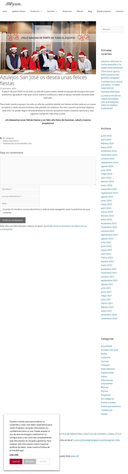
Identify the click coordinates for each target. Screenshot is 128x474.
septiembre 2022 (109, 234)
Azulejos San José (109, 349)
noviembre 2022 (109, 227)
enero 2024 (106, 185)
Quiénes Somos (18, 11)
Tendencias (106, 410)
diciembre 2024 (109, 151)
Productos (34, 11)
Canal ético (114, 433)
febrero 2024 (107, 181)
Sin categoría (8, 138)
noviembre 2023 (109, 189)
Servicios (51, 11)
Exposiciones (107, 372)
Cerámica (105, 357)
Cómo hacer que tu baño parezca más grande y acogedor (110, 74)
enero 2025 (106, 147)
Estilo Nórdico (108, 368)
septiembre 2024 (109, 162)
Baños (104, 353)
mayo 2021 (106, 295)
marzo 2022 (107, 257)
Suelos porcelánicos (111, 406)
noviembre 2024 (109, 154)
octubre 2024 (107, 158)
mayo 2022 (106, 249)
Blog (90, 11)
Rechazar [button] (29, 461)
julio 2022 (106, 242)
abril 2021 (106, 299)
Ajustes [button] (43, 461)
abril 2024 (106, 177)
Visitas (104, 413)
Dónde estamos (104, 11)
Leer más (14, 454)
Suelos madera (108, 402)
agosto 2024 (107, 166)
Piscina (104, 391)
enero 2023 (106, 219)
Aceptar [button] (16, 461)
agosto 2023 (107, 196)
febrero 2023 (107, 215)
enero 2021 (106, 310)
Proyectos (106, 394)
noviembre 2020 (109, 318)
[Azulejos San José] (12, 3)
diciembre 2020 (109, 314)
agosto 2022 (107, 238)
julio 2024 (106, 170)
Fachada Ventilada (110, 91)
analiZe (74, 456)
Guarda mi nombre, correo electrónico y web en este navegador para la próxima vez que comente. (46, 211)
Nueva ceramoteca (10, 141)
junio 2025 (106, 135)
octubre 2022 (107, 231)
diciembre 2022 (109, 223)
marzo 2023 (107, 211)
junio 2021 (106, 291)
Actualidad (106, 346)
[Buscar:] (112, 29)
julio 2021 (106, 288)
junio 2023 (106, 200)
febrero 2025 (107, 143)
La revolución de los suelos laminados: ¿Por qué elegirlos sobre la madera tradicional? (111, 102)
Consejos (105, 365)
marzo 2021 (107, 303)
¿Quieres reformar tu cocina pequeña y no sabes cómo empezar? (112, 64)
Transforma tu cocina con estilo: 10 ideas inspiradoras (111, 84)
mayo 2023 (106, 204)
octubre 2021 (107, 276)
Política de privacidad (69, 433)
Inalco (104, 376)
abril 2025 (106, 139)
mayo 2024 (106, 173)
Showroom (67, 11)
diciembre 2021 (109, 269)
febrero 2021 (107, 307)
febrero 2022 (107, 261)
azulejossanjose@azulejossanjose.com (97, 440)
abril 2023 (106, 208)
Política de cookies (95, 433)
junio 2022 (106, 246)
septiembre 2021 (109, 280)
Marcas (80, 11)
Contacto (120, 11)
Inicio (4, 11)
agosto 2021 (107, 284)
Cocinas (105, 361)
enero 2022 (106, 265)
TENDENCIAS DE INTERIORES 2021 (17, 143)
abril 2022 (106, 253)
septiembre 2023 (109, 192)
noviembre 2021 (109, 272)
